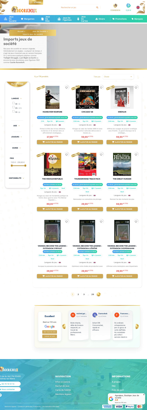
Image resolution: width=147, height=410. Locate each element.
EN (18, 108)
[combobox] (76, 7)
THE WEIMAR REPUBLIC (52, 179)
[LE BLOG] (31, 2)
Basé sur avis (120, 402)
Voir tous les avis (50, 332)
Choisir (118, 76)
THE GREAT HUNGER (122, 179)
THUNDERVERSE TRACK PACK (87, 179)
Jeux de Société (39, 31)
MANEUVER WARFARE (52, 112)
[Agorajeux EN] (138, 7)
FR (17, 112)
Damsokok (80, 314)
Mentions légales (10, 406)
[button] (128, 10)
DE (17, 104)
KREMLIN (122, 112)
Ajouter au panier (54, 142)
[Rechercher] (97, 7)
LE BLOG (37, 2)
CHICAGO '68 (87, 112)
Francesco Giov (103, 314)
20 (93, 294)
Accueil (20, 31)
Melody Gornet (125, 314)
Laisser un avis (49, 336)
